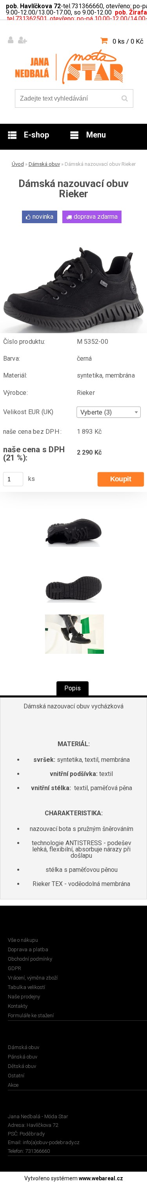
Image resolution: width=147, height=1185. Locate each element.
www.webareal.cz (101, 1178)
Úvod (18, 164)
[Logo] (69, 66)
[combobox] (109, 412)
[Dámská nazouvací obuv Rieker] (73, 228)
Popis (72, 688)
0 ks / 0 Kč (128, 41)
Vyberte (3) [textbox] (96, 412)
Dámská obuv (44, 164)
